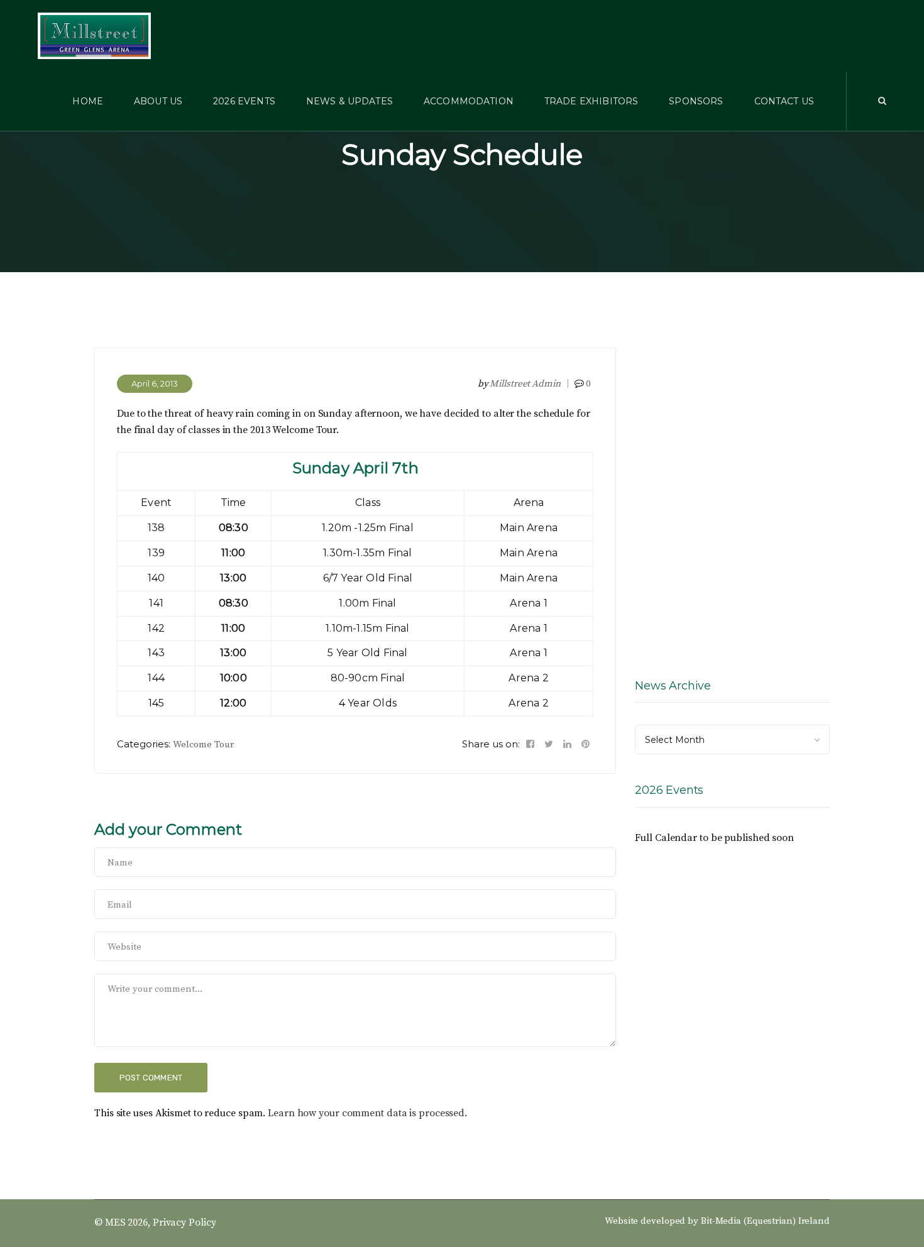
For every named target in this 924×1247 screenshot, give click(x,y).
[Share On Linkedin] (567, 743)
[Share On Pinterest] (585, 743)
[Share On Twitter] (548, 743)
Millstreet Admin (525, 384)
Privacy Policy (184, 1222)
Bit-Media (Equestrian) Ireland (765, 1221)
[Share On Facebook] (530, 743)
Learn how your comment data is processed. (367, 1113)
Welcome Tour (203, 744)
